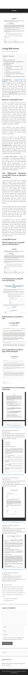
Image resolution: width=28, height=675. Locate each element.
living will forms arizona (18, 587)
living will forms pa (10, 594)
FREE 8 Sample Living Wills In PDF (13, 72)
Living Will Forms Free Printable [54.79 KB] (12, 522)
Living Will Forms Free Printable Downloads (15, 76)
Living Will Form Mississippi (10, 598)
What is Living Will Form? (9, 60)
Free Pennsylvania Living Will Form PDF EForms (14, 70)
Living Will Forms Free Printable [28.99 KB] (12, 427)
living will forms (7, 587)
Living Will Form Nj (8, 600)
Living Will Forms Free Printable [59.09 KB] (12, 474)
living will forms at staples (8, 589)
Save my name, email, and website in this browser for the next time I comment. (13, 638)
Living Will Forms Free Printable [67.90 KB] (12, 569)
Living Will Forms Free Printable (14, 4)
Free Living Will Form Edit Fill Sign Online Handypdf (15, 74)
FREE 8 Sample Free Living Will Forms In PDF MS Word (14, 67)
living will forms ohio (12, 592)
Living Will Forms (7, 64)
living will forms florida (12, 590)
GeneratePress (14, 672)
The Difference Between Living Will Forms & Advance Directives (14, 62)
